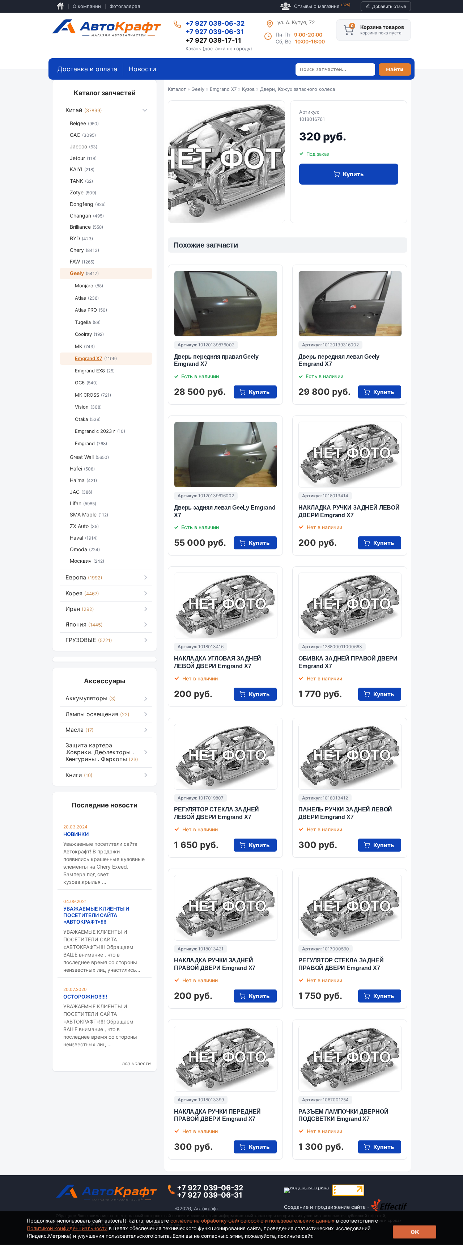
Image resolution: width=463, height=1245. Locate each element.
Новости (142, 69)
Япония (84, 624)
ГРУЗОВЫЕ (88, 639)
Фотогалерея (125, 6)
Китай (83, 110)
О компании (87, 6)
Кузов (248, 89)
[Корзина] (348, 30)
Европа (83, 577)
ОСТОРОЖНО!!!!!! (85, 996)
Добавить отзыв (389, 6)
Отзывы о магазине (322, 6)
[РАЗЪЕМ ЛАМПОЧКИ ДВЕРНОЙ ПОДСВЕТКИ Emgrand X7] (350, 1058)
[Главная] (106, 28)
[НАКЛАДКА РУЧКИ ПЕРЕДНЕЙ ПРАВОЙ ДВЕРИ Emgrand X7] (225, 1058)
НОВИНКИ (76, 834)
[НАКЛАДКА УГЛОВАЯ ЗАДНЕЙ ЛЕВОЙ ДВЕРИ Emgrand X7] (225, 605)
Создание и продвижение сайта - (327, 1207)
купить (353, 174)
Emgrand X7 (223, 89)
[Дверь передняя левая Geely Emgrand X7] (350, 303)
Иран (79, 608)
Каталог (177, 89)
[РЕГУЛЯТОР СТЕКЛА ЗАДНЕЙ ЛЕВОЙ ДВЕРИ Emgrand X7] (225, 756)
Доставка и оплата (87, 69)
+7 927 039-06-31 (215, 31)
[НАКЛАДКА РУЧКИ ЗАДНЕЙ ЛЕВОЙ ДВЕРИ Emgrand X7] (350, 454)
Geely (197, 89)
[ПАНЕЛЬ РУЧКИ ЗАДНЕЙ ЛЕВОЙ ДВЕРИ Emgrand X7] (350, 756)
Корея (82, 593)
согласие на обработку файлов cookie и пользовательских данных (252, 1220)
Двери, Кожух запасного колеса (297, 89)
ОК (415, 1232)
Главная (60, 6)
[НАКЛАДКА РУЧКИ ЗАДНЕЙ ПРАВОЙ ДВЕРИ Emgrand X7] (225, 907)
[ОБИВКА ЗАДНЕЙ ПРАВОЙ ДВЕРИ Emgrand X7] (350, 605)
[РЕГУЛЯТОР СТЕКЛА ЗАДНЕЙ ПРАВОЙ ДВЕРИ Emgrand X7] (350, 907)
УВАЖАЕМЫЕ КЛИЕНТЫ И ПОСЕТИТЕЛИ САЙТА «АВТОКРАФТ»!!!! (96, 915)
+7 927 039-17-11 (213, 40)
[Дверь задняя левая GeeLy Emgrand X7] (225, 454)
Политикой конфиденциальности (67, 1228)
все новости (136, 1063)
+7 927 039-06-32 (215, 23)
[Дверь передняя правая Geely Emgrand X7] (225, 303)
